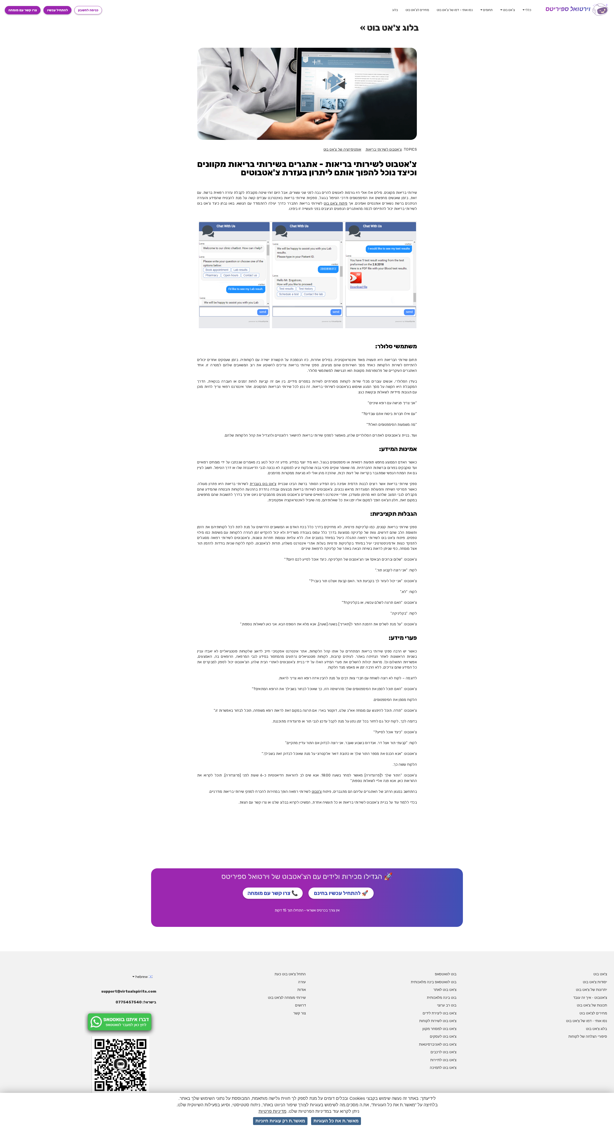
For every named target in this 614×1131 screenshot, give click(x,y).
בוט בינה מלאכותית (441, 997)
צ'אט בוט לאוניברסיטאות (437, 1044)
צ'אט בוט (508, 10)
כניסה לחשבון (88, 10)
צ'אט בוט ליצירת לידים (439, 1013)
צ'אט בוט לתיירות (443, 1060)
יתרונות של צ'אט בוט (591, 989)
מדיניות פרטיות (272, 1111)
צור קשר (299, 1013)
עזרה (302, 982)
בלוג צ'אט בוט (596, 1028)
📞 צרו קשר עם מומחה (273, 893)
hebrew (142, 977)
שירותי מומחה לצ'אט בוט (287, 997)
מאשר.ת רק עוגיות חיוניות (280, 1121)
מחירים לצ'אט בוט (417, 10)
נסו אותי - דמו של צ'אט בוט (455, 10)
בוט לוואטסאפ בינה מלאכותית (433, 982)
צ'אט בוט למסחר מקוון (439, 1028)
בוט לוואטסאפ (445, 974)
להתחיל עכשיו (57, 10)
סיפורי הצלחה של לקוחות (587, 1036)
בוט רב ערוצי (446, 1005)
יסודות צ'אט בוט (595, 982)
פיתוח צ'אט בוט (335, 203)
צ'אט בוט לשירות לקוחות (437, 1020)
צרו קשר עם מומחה (22, 10)
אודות (301, 989)
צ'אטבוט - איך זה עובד (590, 997)
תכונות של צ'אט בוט (592, 1005)
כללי (528, 10)
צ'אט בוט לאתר (444, 989)
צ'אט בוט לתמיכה (443, 1067)
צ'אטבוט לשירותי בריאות (384, 149)
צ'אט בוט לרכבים (443, 1052)
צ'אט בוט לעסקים (443, 1036)
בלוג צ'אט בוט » (389, 28)
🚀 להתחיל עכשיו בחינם (341, 893)
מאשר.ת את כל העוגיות (336, 1121)
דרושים (300, 1005)
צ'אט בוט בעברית (263, 484)
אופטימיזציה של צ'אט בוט (342, 149)
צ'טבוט (317, 791)
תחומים (487, 10)
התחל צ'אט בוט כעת (290, 974)
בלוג (395, 10)
